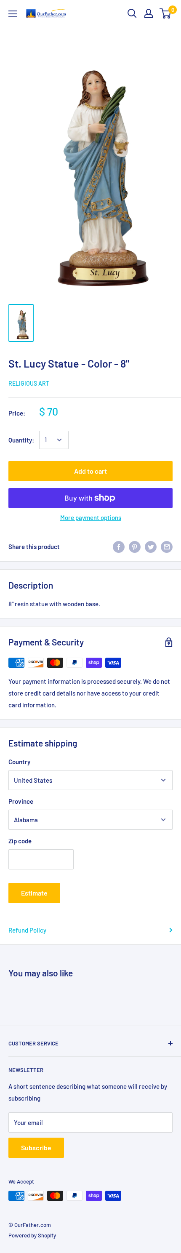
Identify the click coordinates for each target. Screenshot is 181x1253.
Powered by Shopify (32, 1235)
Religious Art (28, 383)
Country (19, 761)
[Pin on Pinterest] (135, 546)
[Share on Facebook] (119, 546)
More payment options (90, 517)
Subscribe (36, 1148)
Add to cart (90, 471)
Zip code (20, 841)
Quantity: (21, 440)
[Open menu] (12, 14)
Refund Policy (27, 930)
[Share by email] (167, 546)
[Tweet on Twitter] (151, 546)
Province (20, 801)
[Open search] (132, 13)
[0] (165, 13)
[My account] (148, 13)
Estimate (34, 893)
